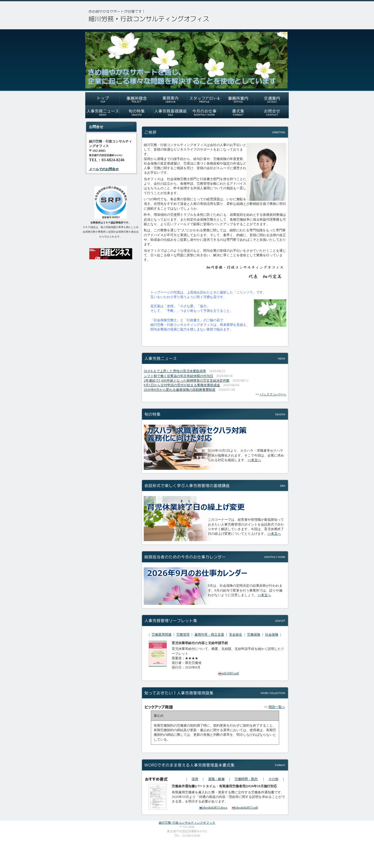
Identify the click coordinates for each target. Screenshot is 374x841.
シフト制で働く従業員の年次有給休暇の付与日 (178, 376)
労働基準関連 (161, 634)
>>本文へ (254, 460)
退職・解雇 (216, 779)
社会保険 (271, 634)
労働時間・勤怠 (246, 779)
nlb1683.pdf (230, 673)
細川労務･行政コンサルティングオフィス (187, 822)
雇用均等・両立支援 (209, 634)
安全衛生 (235, 634)
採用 (195, 779)
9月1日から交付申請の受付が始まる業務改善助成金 (182, 385)
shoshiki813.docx (215, 807)
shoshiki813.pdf (247, 807)
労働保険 (253, 634)
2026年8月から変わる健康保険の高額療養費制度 (179, 390)
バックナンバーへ (273, 394)
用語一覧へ (276, 707)
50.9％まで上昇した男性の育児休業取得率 (175, 371)
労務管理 (183, 634)
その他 (273, 779)
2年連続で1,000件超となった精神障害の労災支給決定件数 (186, 380)
